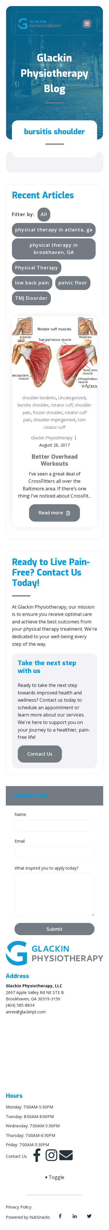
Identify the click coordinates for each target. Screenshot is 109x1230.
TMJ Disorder (31, 298)
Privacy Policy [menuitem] (18, 1207)
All (44, 214)
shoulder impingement (54, 419)
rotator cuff (62, 405)
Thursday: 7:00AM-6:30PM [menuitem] (30, 1135)
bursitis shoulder (33, 405)
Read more (51, 512)
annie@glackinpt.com (26, 1012)
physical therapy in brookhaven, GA (54, 249)
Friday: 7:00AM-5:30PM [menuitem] (27, 1144)
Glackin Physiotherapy (51, 437)
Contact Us (39, 754)
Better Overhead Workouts (55, 460)
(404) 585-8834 (20, 1005)
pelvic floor (72, 283)
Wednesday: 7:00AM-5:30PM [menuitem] (33, 1126)
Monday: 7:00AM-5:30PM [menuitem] (29, 1107)
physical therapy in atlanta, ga (53, 229)
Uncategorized (71, 397)
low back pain (32, 283)
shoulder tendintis (39, 397)
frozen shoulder (47, 412)
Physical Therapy (36, 267)
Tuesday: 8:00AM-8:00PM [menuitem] (30, 1116)
